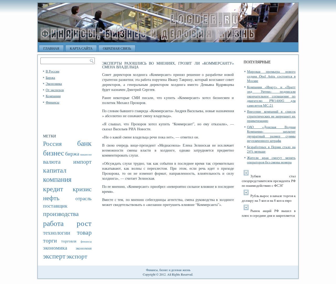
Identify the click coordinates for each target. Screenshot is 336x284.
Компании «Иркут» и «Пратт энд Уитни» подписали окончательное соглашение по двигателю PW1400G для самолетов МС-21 (271, 96)
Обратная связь (117, 48)
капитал (54, 169)
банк (84, 143)
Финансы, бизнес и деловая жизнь (168, 270)
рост (84, 223)
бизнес (53, 153)
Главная (51, 48)
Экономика (54, 83)
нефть (51, 197)
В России (52, 71)
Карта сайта (81, 48)
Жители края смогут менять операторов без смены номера (271, 160)
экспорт (76, 256)
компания (57, 179)
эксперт (54, 255)
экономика (55, 247)
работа (53, 223)
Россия (52, 143)
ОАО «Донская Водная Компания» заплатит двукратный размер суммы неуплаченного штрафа (271, 134)
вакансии (86, 154)
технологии (56, 232)
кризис (82, 188)
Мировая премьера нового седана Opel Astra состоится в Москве (271, 76)
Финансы (52, 102)
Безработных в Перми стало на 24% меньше (271, 149)
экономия (84, 248)
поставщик (55, 205)
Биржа (50, 77)
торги (50, 240)
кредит (53, 188)
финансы (86, 241)
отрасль (83, 198)
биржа (72, 153)
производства (61, 213)
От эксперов (55, 89)
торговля (68, 241)
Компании (53, 96)
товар (84, 232)
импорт (82, 161)
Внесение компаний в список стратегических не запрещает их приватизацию (271, 116)
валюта (52, 161)
